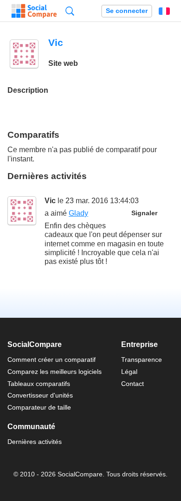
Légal (129, 371)
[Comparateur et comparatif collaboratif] (34, 11)
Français (164, 11)
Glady (78, 213)
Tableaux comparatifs (38, 383)
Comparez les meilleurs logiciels (54, 371)
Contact (132, 383)
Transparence (141, 359)
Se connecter (127, 10)
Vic (50, 201)
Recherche (69, 10)
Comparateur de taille (39, 407)
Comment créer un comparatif (51, 359)
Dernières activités (34, 441)
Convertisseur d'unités (40, 395)
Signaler (144, 213)
